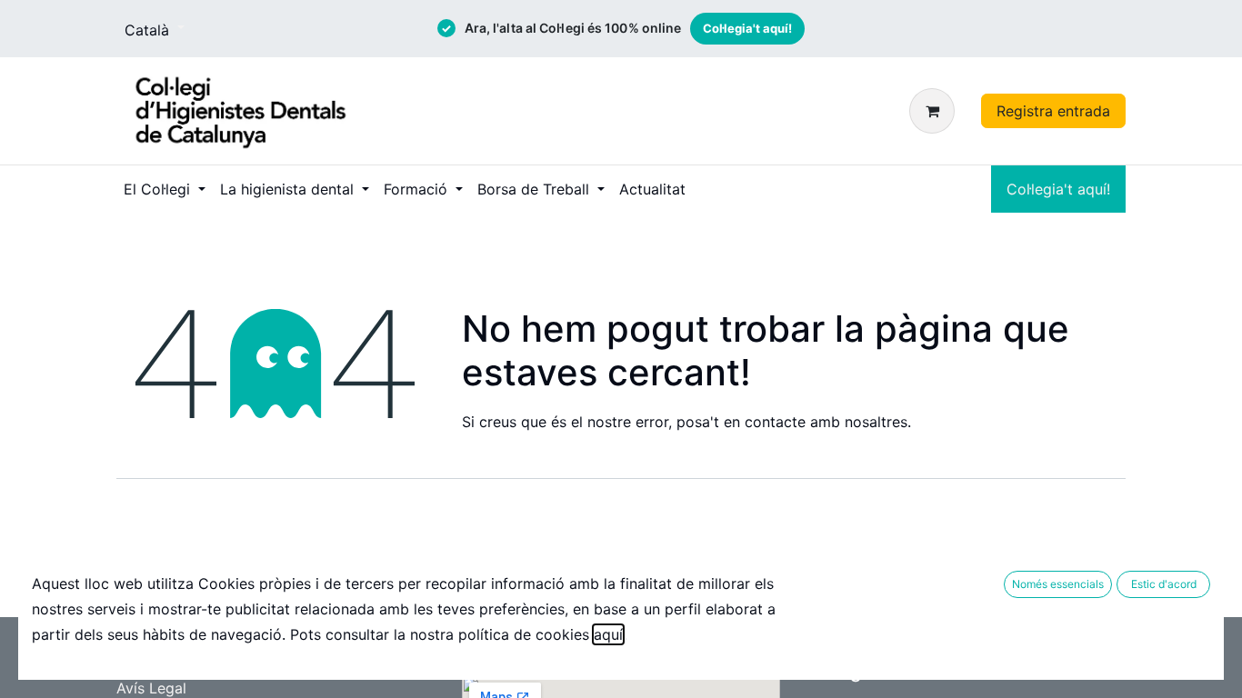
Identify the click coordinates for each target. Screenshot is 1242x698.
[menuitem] (164, 189)
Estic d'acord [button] (1164, 584)
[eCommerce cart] (935, 111)
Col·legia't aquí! (747, 28)
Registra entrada (1053, 111)
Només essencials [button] (1058, 584)
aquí (608, 634)
